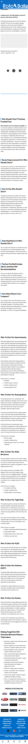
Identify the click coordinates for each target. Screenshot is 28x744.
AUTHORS (21, 725)
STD (13, 53)
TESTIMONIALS (7, 721)
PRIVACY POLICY (7, 728)
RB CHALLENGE (21, 723)
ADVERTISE (21, 719)
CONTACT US (7, 719)
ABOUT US (7, 725)
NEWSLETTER (21, 721)
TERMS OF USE (21, 728)
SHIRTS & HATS (7, 723)
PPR (3, 53)
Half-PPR (8, 53)
